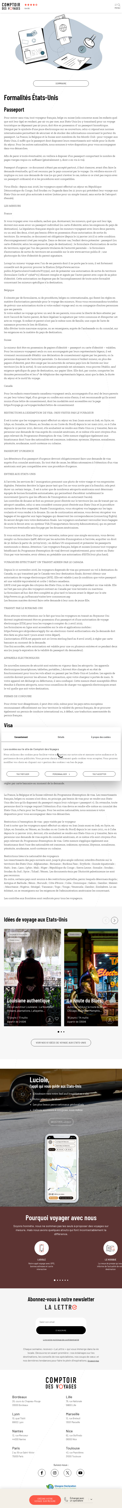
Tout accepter (99, 774)
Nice (69, 1431)
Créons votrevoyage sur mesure (45, 1499)
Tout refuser (22, 774)
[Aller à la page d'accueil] (12, 6)
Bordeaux (19, 1397)
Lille (69, 1397)
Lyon (16, 1414)
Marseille (72, 1414)
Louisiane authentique (30, 1004)
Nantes (17, 1431)
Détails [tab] (61, 736)
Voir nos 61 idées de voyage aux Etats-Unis (61, 1042)
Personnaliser (60, 774)
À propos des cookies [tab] (101, 736)
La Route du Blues (87, 1004)
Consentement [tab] (21, 736)
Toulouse (73, 1448)
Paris (16, 1448)
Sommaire (61, 83)
